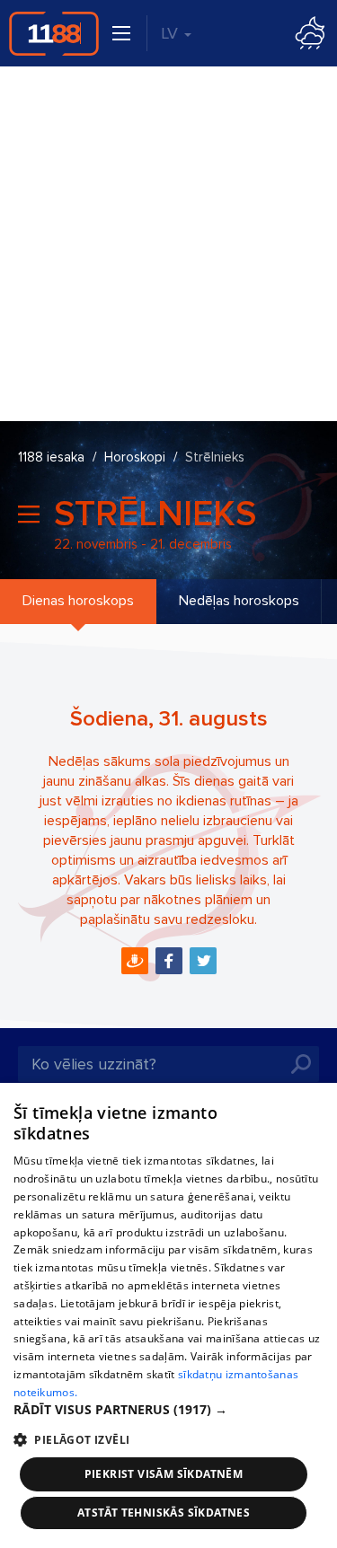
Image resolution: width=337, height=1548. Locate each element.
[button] (168, 1410)
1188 (54, 33)
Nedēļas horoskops (239, 601)
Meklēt (301, 1064)
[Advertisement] (168, 243)
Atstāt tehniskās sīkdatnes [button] (163, 1512)
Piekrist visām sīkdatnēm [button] (164, 1474)
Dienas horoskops (78, 601)
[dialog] (168, 1315)
